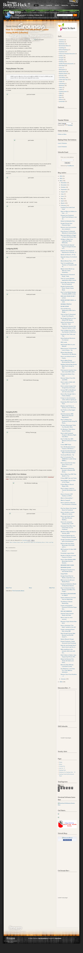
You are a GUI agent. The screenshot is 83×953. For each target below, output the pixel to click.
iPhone (61, 99)
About (42, 5)
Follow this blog (67, 839)
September (64, 189)
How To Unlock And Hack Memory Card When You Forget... (68, 589)
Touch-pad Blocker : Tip (67, 454)
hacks (22, 542)
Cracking (61, 47)
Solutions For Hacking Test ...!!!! (67, 772)
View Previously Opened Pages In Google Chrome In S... (68, 246)
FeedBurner (70, 165)
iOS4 (60, 93)
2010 (61, 681)
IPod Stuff (62, 65)
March (63, 203)
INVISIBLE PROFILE (66, 304)
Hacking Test (65, 5)
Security (61, 75)
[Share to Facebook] (32, 540)
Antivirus (61, 41)
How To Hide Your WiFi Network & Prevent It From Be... (68, 440)
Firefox (61, 55)
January (63, 679)
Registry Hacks (63, 73)
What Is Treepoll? (65, 500)
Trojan (61, 81)
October (63, 187)
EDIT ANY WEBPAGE (66, 611)
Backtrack (62, 43)
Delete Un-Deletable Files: (68, 221)
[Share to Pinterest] (34, 540)
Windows (61, 85)
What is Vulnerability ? (67, 498)
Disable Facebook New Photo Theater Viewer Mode (67, 288)
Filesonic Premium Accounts (67, 53)
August (63, 191)
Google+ (61, 59)
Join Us (57, 5)
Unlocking (62, 83)
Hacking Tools (74, 5)
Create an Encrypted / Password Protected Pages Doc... (69, 607)
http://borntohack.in (43, 938)
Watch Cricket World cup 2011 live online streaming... (67, 270)
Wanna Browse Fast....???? (68, 261)
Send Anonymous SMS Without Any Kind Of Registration (67, 415)
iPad (60, 97)
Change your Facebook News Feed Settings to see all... (69, 217)
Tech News (62, 77)
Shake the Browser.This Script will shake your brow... (67, 660)
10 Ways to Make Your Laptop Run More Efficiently (67, 241)
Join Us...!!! (62, 768)
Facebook (62, 51)
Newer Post (9, 587)
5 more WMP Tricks (66, 444)
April (62, 201)
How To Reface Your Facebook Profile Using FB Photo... (69, 421)
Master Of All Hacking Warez (37, 542)
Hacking (61, 61)
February (63, 205)
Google (61, 57)
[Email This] (27, 540)
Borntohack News (64, 45)
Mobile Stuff (62, 71)
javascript (62, 101)
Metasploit (62, 69)
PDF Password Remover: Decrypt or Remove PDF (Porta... (68, 470)
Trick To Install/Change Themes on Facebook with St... (69, 265)
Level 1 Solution (62, 143)
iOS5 (60, 95)
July (62, 194)
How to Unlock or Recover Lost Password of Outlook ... (68, 504)
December (64, 182)
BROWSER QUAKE (66, 567)
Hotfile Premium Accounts (66, 63)
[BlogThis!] (29, 540)
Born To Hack (13, 542)
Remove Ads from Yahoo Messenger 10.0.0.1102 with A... (67, 545)
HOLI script (64, 342)
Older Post (52, 587)
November (64, 185)
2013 (61, 176)
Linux (60, 67)
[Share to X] (31, 540)
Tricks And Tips (49, 542)
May (62, 198)
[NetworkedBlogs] (67, 837)
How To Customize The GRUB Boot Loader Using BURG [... (68, 458)
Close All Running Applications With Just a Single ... (68, 310)
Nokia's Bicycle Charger (67, 639)
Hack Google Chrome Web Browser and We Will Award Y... (68, 635)
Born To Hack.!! (16, 4)
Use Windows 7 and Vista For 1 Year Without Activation (68, 670)
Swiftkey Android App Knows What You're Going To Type (69, 366)
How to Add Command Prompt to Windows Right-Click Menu (69, 435)
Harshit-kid (27, 542)
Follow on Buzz (62, 134)
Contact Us (49, 5)
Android (61, 39)
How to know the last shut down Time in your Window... (68, 464)
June (62, 196)
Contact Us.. (62, 766)
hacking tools (63, 91)
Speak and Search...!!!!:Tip (68, 254)
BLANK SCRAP (65, 306)
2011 (61, 180)
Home (36, 5)
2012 (61, 178)
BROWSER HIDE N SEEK (67, 565)
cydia (60, 89)
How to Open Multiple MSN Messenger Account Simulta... (68, 561)
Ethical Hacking (63, 49)
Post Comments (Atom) (18, 590)
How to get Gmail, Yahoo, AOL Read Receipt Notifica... (68, 518)
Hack (18, 542)
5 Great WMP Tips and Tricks (69, 478)
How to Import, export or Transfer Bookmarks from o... (68, 490)
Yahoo (61, 87)
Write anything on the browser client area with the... (68, 651)
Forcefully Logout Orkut (67, 553)
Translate (70, 125)
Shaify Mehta (58, 938)
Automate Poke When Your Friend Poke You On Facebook (68, 527)
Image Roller (64, 573)
